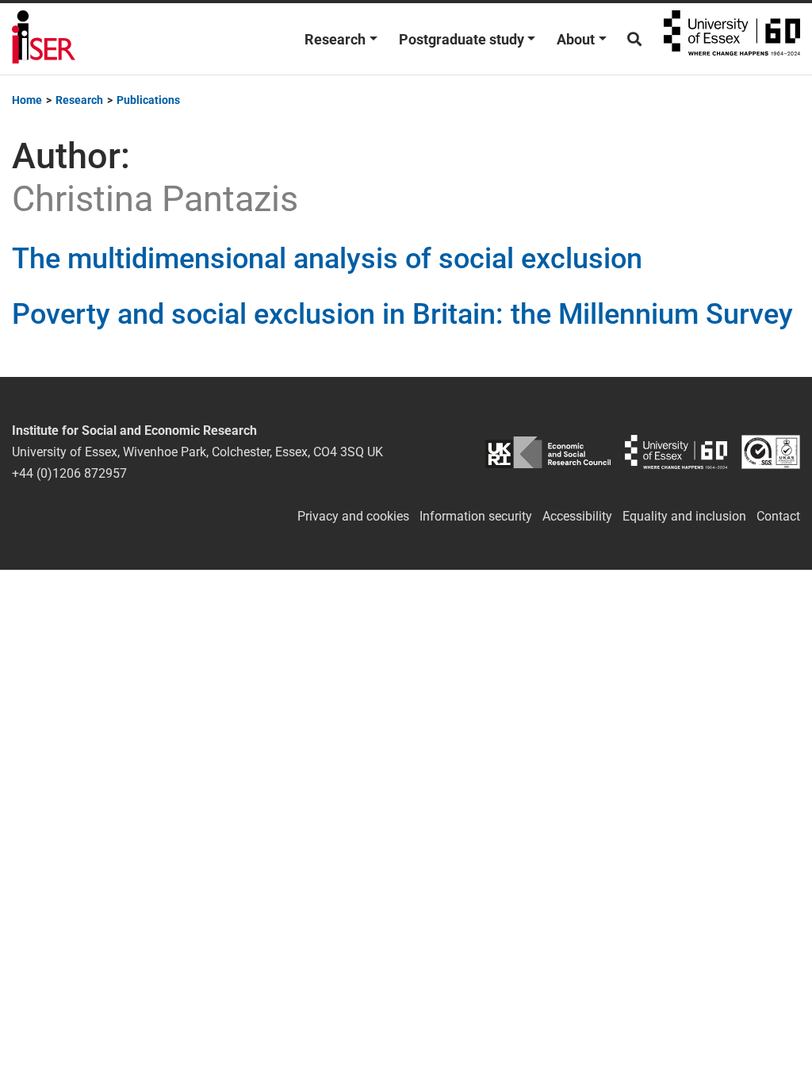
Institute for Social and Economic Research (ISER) (43, 38)
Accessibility (577, 516)
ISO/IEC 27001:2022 (770, 452)
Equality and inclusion (684, 516)
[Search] (634, 39)
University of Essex (732, 38)
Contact (778, 516)
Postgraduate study (461, 39)
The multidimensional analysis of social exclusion (327, 258)
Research (335, 39)
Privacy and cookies (353, 516)
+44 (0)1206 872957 (69, 473)
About (576, 39)
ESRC (547, 452)
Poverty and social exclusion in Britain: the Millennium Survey (402, 314)
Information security (475, 516)
